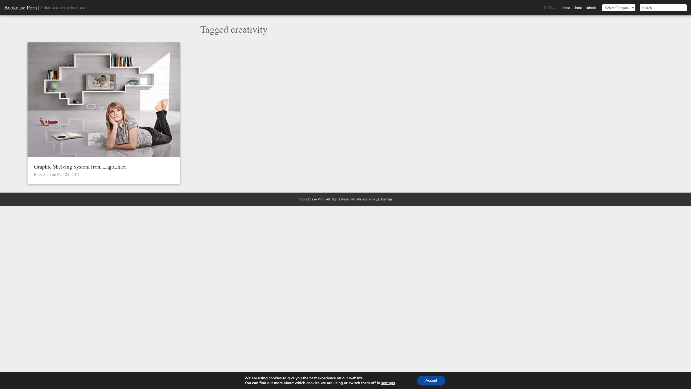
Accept (431, 380)
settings (388, 383)
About (578, 7)
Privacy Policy (367, 199)
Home (565, 7)
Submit (591, 7)
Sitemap (386, 199)
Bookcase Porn (20, 7)
